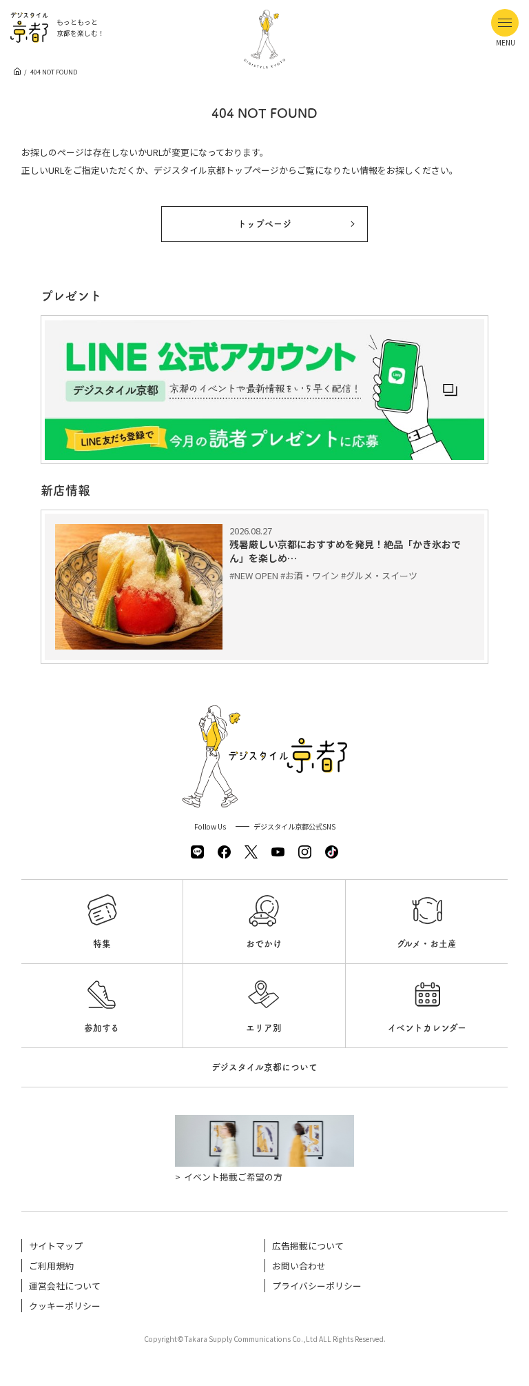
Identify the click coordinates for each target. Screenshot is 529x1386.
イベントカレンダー (427, 1027)
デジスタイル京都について (264, 1067)
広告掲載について (308, 1245)
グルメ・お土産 (427, 943)
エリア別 (264, 1027)
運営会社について (65, 1285)
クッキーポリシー (65, 1305)
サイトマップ (56, 1245)
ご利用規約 (51, 1265)
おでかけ (264, 943)
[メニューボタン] (505, 23)
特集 (102, 943)
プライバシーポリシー (317, 1285)
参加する (101, 1027)
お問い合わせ (299, 1265)
